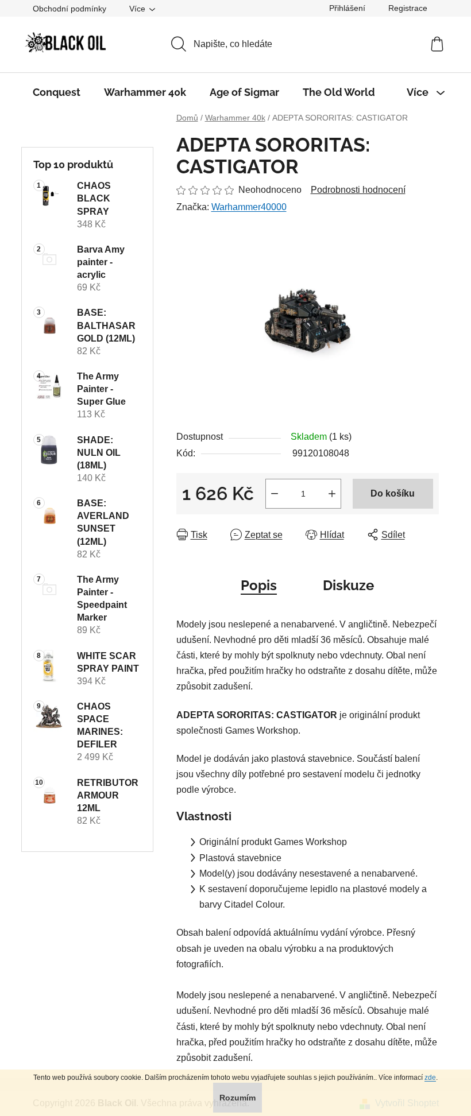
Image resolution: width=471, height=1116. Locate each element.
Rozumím (237, 1097)
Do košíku (392, 493)
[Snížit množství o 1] (274, 493)
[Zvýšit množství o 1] (332, 493)
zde (430, 1078)
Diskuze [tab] (348, 585)
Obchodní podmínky (69, 8)
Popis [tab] (259, 585)
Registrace (407, 8)
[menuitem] (56, 92)
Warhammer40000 (249, 207)
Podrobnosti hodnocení (358, 190)
